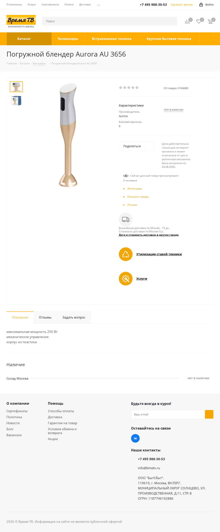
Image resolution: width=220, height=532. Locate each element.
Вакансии (14, 435)
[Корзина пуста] (210, 21)
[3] (129, 87)
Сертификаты (17, 411)
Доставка (55, 417)
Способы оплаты (61, 411)
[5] (137, 87)
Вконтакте (135, 438)
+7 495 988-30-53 (151, 459)
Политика (14, 417)
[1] (121, 87)
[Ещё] (206, 38)
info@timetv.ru (149, 468)
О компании (17, 403)
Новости (13, 423)
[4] (133, 87)
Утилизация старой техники (159, 254)
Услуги (141, 279)
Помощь (55, 403)
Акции (53, 439)
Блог (10, 429)
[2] (125, 87)
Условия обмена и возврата (62, 431)
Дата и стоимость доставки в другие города (149, 235)
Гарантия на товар (62, 423)
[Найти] (172, 21)
